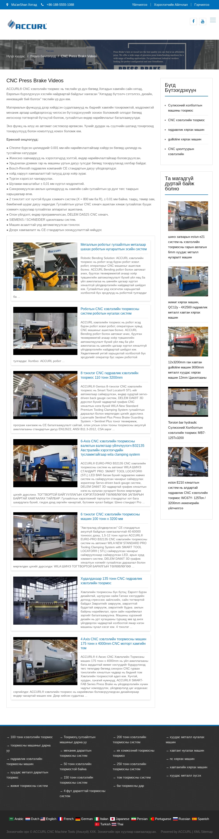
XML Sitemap (203, 831)
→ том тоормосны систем (132, 777)
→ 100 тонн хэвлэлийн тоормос (29, 737)
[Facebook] (193, 21)
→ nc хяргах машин (180, 759)
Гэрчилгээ (201, 4)
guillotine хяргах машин (184, 139)
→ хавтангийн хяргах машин (186, 767)
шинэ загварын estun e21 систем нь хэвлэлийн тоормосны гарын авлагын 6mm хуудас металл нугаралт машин (187, 247)
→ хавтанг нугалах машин (185, 750)
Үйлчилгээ (139, 4)
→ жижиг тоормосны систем (27, 785)
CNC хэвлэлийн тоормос (186, 120)
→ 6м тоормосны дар (128, 785)
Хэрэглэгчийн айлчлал (171, 4)
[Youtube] (202, 21)
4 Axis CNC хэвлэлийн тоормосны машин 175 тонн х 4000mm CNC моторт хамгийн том (113, 643)
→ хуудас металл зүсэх (183, 775)
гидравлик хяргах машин (186, 129)
